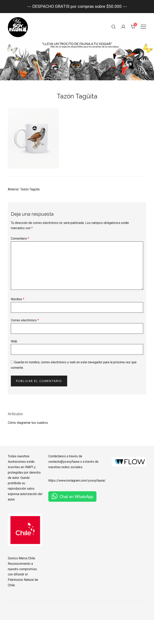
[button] (9, 409)
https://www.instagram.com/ (68, 480)
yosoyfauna (96, 480)
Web (14, 341)
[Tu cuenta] (123, 26)
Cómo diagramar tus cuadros (28, 423)
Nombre (17, 299)
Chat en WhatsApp (76, 496)
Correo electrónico (25, 320)
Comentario (20, 238)
